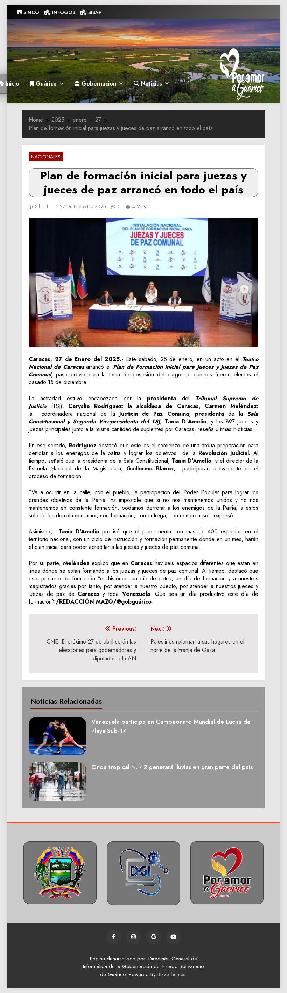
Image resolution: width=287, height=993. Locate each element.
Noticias (150, 84)
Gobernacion (98, 84)
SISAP (94, 12)
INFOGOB (63, 12)
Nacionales (46, 156)
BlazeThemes (172, 974)
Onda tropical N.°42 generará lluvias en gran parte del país (172, 766)
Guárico (45, 84)
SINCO (30, 12)
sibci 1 (41, 206)
